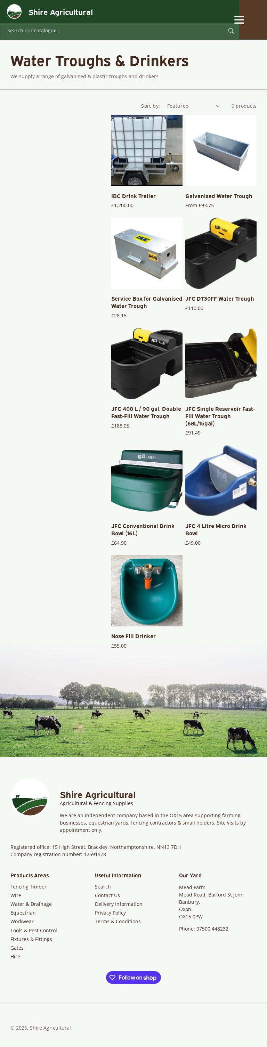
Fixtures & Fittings (31, 939)
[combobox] (119, 31)
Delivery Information (119, 904)
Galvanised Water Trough (218, 196)
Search (103, 886)
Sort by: (150, 106)
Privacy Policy (110, 912)
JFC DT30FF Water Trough (219, 298)
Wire (15, 895)
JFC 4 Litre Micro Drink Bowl (215, 529)
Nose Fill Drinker (133, 636)
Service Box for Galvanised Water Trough (147, 302)
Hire (15, 956)
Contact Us (107, 895)
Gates (17, 947)
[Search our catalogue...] (231, 31)
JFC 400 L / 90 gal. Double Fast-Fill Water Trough (146, 412)
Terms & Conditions (118, 921)
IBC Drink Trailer (133, 196)
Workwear (22, 921)
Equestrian (23, 912)
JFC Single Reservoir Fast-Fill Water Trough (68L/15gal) (220, 416)
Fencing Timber (28, 886)
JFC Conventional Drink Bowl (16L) (143, 529)
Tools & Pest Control (33, 930)
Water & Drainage (31, 904)
